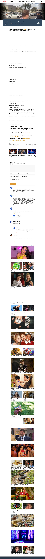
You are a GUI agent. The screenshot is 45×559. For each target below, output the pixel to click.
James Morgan (15, 234)
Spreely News (25, 29)
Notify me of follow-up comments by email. (14, 179)
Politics (15, 1)
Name (11, 173)
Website (27, 173)
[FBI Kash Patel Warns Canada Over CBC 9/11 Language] (22, 151)
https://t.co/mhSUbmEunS (14, 136)
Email (19, 173)
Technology (19, 1)
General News (6, 20)
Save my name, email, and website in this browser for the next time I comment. (19, 176)
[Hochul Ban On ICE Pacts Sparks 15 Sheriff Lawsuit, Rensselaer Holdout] (32, 151)
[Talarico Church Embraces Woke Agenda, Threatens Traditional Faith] (13, 151)
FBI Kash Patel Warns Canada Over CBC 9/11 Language (21, 156)
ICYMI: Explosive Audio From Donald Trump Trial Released (17, 140)
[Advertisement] (22, 40)
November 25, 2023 (26, 132)
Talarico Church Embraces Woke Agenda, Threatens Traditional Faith (13, 156)
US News (23, 1)
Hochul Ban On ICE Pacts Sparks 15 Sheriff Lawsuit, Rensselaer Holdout (32, 156)
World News (28, 1)
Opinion (11, 1)
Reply (14, 213)
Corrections (33, 1)
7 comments (38, 23)
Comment (11, 164)
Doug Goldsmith (6, 24)
